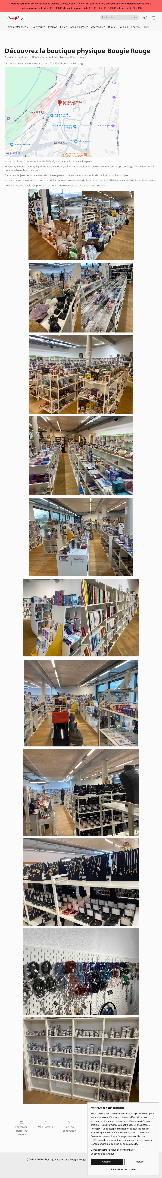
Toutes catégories (16, 27)
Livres (63, 27)
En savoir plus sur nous (102, 1154)
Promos (52, 27)
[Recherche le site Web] (135, 17)
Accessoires (98, 27)
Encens (135, 27)
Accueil (9, 57)
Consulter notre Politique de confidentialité (113, 1150)
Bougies (123, 27)
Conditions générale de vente (21, 1165)
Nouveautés (38, 27)
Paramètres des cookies (81, 1170)
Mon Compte (45, 1127)
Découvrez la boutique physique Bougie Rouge (59, 57)
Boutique (23, 57)
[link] (123, 1168)
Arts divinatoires (79, 27)
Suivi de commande (69, 1128)
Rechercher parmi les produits (21, 1130)
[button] (15, 18)
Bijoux (111, 27)
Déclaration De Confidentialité (55, 1165)
